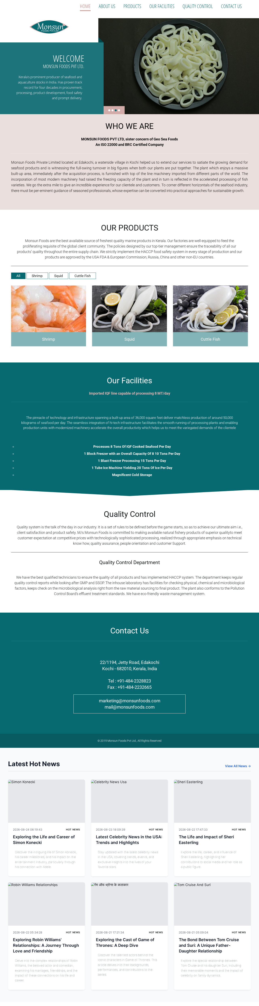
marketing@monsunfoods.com (129, 700)
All (18, 276)
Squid (58, 276)
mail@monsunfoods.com (130, 707)
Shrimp (37, 276)
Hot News (73, 829)
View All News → (238, 766)
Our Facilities (161, 6)
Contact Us (231, 6)
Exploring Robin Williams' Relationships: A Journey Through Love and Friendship (46, 945)
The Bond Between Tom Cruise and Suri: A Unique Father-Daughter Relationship (209, 945)
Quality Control (198, 6)
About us (107, 6)
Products (132, 6)
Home (85, 6)
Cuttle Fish (82, 276)
